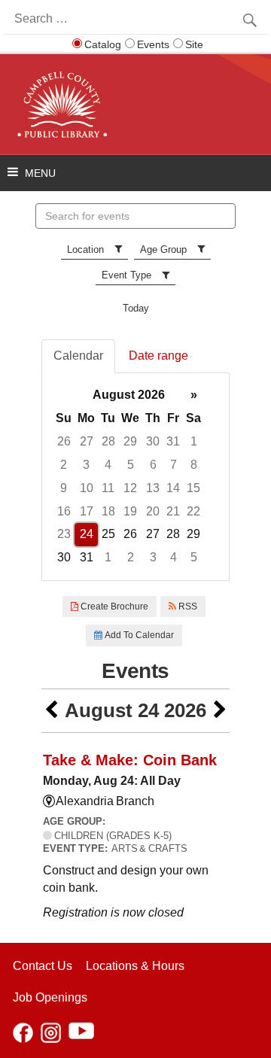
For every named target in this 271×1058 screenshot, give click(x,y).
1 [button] (193, 441)
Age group (163, 249)
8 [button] (193, 464)
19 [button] (130, 511)
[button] (51, 711)
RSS (186, 606)
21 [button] (173, 511)
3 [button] (86, 464)
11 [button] (108, 488)
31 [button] (173, 441)
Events (153, 44)
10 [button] (86, 488)
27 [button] (86, 441)
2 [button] (63, 464)
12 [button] (130, 488)
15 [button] (193, 488)
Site (194, 44)
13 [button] (153, 488)
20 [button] (153, 511)
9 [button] (63, 488)
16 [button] (64, 511)
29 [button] (130, 441)
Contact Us (42, 965)
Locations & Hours (135, 965)
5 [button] (130, 464)
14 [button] (173, 488)
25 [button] (108, 533)
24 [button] (86, 533)
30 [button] (153, 441)
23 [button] (64, 533)
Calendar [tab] (78, 355)
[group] (135, 477)
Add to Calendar (138, 635)
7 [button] (173, 464)
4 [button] (108, 464)
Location (85, 249)
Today (136, 308)
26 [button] (64, 441)
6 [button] (153, 464)
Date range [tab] (158, 355)
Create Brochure (113, 606)
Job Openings (50, 997)
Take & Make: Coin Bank (130, 760)
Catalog (102, 44)
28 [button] (108, 441)
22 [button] (193, 511)
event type (126, 275)
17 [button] (86, 511)
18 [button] (108, 511)
